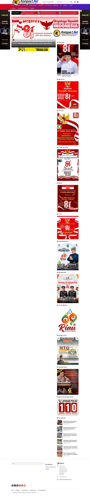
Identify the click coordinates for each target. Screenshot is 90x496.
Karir (12, 490)
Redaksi (47, 469)
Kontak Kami (33, 490)
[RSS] (25, 485)
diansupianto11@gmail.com (65, 479)
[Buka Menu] (78, 2)
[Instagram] (22, 485)
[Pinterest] (17, 485)
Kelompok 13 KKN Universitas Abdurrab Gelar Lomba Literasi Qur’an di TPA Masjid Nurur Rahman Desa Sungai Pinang (70, 447)
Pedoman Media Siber (51, 467)
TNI (13, 39)
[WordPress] (20, 485)
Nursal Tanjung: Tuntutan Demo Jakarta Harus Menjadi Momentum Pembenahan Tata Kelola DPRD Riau (70, 453)
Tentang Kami (24, 490)
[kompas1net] (25, 2)
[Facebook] (12, 485)
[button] (71, 2)
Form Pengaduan (42, 490)
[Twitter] (15, 485)
